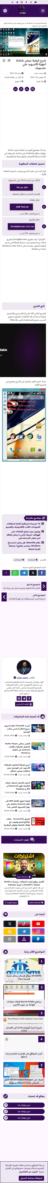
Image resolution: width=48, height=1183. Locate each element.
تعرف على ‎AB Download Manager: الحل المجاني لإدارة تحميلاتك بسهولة (24, 1081)
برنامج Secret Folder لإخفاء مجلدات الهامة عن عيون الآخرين (24, 1003)
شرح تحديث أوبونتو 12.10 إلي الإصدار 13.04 (24, 1029)
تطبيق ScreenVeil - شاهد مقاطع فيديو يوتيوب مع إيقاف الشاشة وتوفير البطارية (17, 822)
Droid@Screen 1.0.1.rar (22, 226)
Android (30, 23)
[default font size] (21, 89)
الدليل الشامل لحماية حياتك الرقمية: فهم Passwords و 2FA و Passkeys (17, 786)
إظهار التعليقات (21, 839)
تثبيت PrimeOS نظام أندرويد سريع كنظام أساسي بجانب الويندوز (17, 728)
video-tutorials (35, 903)
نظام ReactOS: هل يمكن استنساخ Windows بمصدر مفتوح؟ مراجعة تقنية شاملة (24, 545)
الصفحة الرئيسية (41, 23)
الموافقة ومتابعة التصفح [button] (31, 1178)
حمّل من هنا (22, 187)
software (18, 560)
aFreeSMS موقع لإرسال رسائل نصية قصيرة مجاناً (24, 977)
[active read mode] (32, 89)
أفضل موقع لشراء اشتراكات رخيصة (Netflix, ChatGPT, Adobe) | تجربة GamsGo (24, 883)
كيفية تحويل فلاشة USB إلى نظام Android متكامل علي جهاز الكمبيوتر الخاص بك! (18, 804)
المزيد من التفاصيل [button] (28, 1171)
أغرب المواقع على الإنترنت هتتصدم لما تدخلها (24, 1055)
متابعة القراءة (12, 903)
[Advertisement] (24, 122)
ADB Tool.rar (22, 206)
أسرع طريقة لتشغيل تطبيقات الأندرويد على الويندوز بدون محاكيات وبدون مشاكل (17, 768)
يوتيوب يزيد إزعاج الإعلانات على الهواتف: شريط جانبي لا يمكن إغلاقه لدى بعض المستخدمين (23, 534)
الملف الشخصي (22, 704)
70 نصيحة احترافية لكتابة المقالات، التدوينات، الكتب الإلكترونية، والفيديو (23, 525)
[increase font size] (15, 89)
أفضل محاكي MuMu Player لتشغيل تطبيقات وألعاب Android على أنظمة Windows (17, 748)
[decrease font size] (27, 89)
